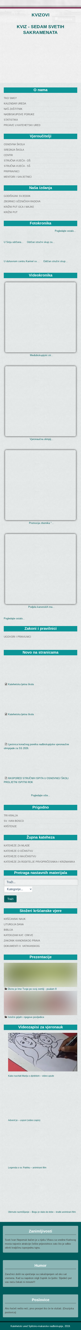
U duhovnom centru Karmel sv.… (22, 261)
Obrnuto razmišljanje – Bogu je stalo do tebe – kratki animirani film (42, 1212)
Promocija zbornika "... (41, 523)
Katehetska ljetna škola (21, 684)
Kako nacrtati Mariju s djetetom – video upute (31, 1076)
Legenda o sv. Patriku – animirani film (27, 1167)
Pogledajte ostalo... (65, 230)
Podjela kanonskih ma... (41, 607)
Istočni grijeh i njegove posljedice (26, 1017)
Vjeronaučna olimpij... (41, 439)
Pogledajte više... (40, 795)
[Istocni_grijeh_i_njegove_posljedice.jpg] (40, 1003)
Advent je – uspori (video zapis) (24, 1120)
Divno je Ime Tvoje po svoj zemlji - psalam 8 (32, 989)
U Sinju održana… (14, 242)
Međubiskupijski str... (41, 355)
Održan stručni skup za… (41, 242)
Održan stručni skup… (55, 261)
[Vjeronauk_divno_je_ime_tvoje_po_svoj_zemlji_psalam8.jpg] (40, 975)
